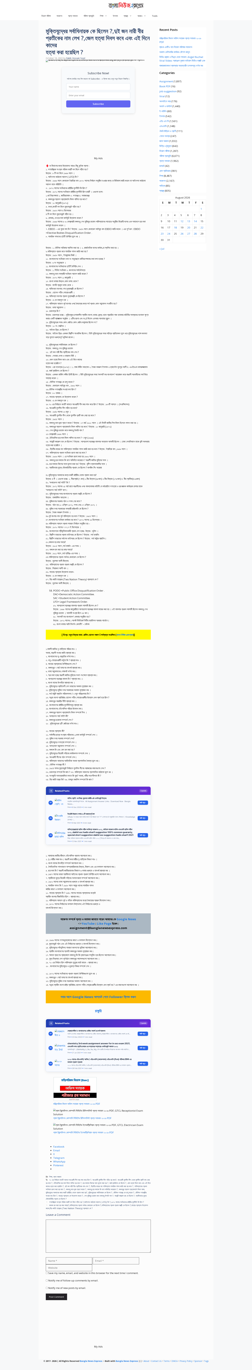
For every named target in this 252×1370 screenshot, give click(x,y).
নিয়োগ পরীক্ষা (46, 15)
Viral (162, 96)
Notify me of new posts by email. (67, 1288)
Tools (155, 15)
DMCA (175, 1361)
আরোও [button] (140, 15)
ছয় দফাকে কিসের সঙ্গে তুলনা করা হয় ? (95, 1183)
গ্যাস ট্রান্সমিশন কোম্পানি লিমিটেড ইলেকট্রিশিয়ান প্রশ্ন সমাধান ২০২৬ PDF (83, 1132)
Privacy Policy (186, 1361)
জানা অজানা (57, 1176)
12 (182, 221)
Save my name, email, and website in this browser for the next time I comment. (93, 1273)
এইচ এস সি (164, 121)
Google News (126, 919)
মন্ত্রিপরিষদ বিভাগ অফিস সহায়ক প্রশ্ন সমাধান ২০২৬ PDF (76, 1103)
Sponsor (198, 1361)
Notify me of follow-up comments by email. (73, 1280)
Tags (206, 1361)
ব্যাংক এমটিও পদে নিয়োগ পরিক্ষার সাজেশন (175, 47)
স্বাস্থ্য (161, 190)
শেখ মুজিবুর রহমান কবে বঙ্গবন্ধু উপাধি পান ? (98, 1195)
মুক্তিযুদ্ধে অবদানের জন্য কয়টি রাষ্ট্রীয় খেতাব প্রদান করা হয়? (66, 1192)
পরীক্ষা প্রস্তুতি (89, 15)
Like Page (104, 924)
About (146, 1361)
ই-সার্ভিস (163, 111)
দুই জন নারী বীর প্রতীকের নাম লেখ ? (77, 1186)
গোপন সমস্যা (164, 136)
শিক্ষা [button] (101, 15)
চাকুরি (98, 1010)
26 (182, 233)
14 (195, 221)
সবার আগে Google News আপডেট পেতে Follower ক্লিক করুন (98, 997)
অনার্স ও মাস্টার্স (165, 106)
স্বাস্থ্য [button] (126, 15)
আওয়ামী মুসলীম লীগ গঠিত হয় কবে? (104, 1179)
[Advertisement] (98, 135)
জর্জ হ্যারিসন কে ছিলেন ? (118, 1183)
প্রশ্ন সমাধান (73, 15)
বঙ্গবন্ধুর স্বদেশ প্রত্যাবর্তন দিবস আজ (131, 1189)
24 (168, 233)
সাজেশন (59, 15)
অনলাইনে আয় (165, 101)
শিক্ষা (50, 1176)
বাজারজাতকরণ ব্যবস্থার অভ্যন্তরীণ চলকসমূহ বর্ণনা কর (181, 65)
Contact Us (156, 1361)
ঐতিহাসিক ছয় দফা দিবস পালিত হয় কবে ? (68, 1183)
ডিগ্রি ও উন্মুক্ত (165, 146)
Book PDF (164, 86)
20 (188, 227)
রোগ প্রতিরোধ (164, 170)
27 (188, 233)
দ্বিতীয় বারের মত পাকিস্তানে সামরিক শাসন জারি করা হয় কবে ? (112, 1186)
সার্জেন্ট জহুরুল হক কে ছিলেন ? (125, 1195)
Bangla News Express (91, 1361)
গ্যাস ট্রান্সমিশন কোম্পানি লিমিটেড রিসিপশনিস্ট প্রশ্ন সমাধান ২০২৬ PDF (82, 1118)
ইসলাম (115, 15)
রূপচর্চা (161, 166)
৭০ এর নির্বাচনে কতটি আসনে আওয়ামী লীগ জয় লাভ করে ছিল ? (70, 1179)
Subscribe (98, 104)
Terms (166, 1361)
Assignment (166, 81)
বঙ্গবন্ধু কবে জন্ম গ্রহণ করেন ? (76, 1189)
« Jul (161, 248)
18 (175, 227)
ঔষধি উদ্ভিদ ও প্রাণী (167, 131)
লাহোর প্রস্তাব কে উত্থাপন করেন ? (70, 1195)
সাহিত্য (162, 185)
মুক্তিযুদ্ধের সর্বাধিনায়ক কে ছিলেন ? (100, 1192)
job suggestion (167, 91)
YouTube (88, 924)
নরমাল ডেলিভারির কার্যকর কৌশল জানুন (174, 52)
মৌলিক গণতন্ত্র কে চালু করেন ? (123, 1192)
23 (162, 233)
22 (202, 227)
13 (188, 221)
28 (195, 233)
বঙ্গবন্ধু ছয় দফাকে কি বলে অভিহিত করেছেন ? (102, 1189)
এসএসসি (163, 126)
